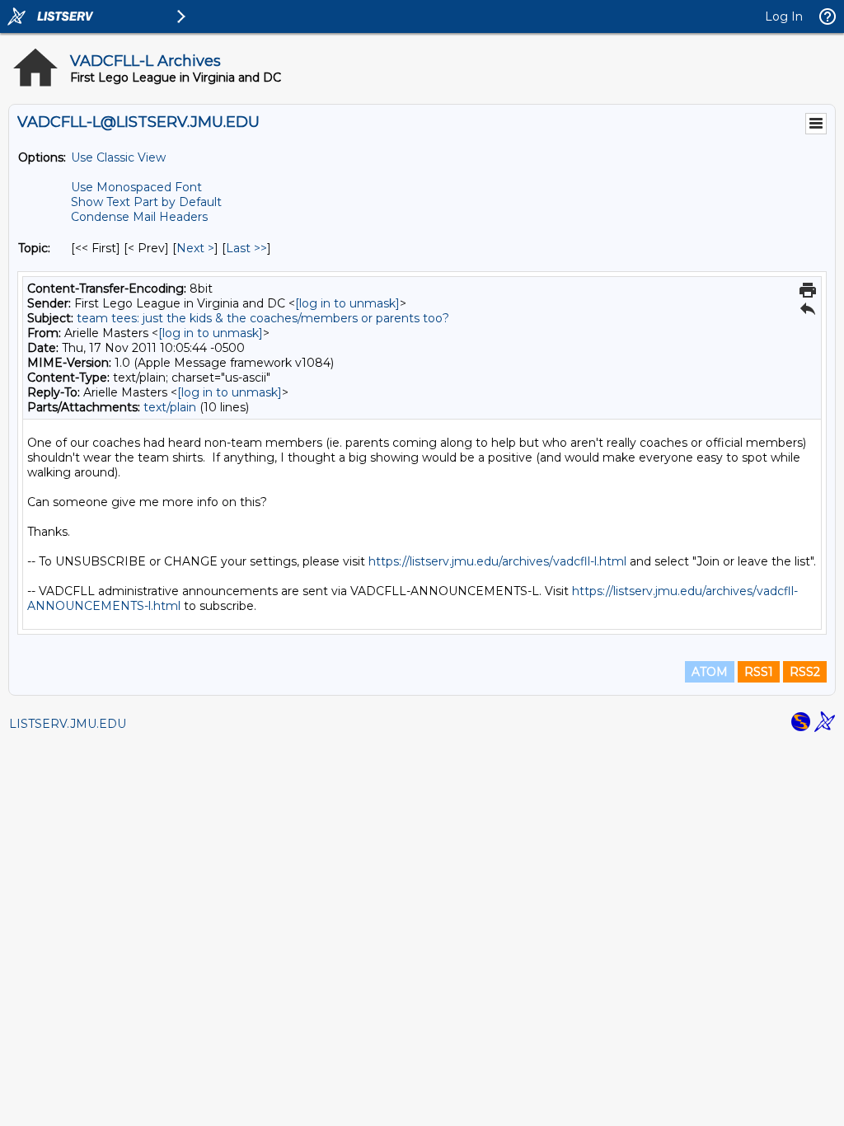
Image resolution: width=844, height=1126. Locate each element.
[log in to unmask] (347, 303)
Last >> (246, 248)
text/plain (169, 407)
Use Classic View (118, 157)
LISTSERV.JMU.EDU (67, 723)
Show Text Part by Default (146, 202)
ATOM (710, 671)
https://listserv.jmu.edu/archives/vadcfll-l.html (497, 561)
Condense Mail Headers (139, 216)
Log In (784, 16)
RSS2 (805, 671)
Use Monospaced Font (136, 187)
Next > (195, 248)
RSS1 (758, 671)
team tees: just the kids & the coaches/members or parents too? (263, 318)
